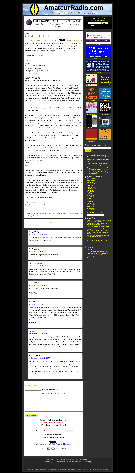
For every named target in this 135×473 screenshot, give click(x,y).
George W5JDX (91, 188)
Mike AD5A (90, 198)
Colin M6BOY (91, 183)
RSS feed (52, 444)
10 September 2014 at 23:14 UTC (40, 358)
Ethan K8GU (90, 185)
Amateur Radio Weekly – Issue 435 (97, 223)
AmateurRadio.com (73, 7)
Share (55, 40)
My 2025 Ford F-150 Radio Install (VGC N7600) (98, 233)
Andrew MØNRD (91, 179)
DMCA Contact (67, 466)
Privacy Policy (91, 256)
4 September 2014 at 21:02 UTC (40, 234)
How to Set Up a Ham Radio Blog (98, 172)
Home (27, 33)
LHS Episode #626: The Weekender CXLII (98, 226)
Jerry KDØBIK (91, 192)
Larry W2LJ (47, 40)
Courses (89, 249)
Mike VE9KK (90, 200)
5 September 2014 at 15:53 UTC (40, 304)
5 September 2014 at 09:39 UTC (40, 285)
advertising (97, 165)
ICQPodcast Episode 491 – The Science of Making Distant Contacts (99, 221)
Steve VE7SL (90, 206)
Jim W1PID (90, 193)
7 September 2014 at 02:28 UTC (40, 333)
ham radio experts (96, 169)
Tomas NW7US (91, 208)
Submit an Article (92, 258)
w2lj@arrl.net (52, 216)
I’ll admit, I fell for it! (37, 36)
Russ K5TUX (90, 203)
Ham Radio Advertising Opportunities (97, 253)
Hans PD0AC (90, 190)
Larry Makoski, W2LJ (32, 213)
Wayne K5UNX (91, 209)
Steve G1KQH (91, 205)
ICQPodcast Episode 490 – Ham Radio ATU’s (98, 238)
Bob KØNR (90, 182)
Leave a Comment (73, 40)
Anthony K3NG (91, 180)
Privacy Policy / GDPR (78, 466)
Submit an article (91, 159)
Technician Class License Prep (98, 251)
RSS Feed (53, 466)
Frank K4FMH (91, 187)
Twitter (58, 444)
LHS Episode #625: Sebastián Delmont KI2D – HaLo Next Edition (98, 236)
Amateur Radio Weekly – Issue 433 (97, 241)
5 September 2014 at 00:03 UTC (40, 251)
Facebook (67, 444)
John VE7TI (90, 195)
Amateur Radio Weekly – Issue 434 (97, 230)
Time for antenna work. (93, 224)
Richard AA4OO (91, 201)
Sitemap (59, 466)
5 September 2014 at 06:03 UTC (40, 266)
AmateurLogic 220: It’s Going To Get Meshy (97, 228)
